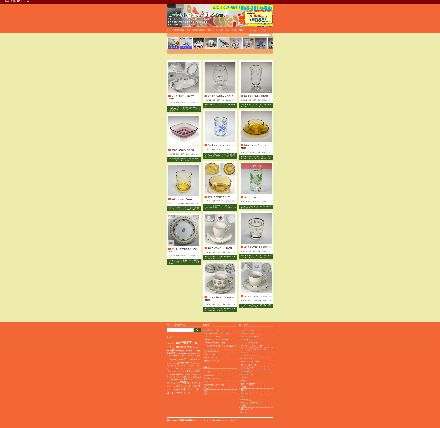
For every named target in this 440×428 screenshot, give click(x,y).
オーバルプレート (177, 359)
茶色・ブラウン (192, 383)
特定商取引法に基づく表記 (214, 385)
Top (6, 1)
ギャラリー (208, 372)
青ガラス (177, 389)
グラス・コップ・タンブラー (221, 104)
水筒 (242, 387)
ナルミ (171, 371)
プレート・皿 (180, 107)
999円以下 (263, 156)
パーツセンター (252, 30)
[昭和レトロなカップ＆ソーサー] (211, 49)
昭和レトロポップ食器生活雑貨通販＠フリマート (184, 420)
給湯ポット (245, 400)
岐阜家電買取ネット (211, 357)
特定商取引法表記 (198, 30)
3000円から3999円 (183, 350)
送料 (227, 30)
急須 (242, 381)
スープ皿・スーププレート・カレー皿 (185, 262)
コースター (245, 352)
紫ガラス (183, 160)
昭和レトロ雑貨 (246, 384)
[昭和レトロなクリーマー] (248, 49)
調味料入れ (245, 409)
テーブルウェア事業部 (212, 336)
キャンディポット (247, 343)
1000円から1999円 (191, 260)
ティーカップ (256, 158)
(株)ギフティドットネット (213, 330)
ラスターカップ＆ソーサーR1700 (258, 296)
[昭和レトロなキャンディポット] (236, 49)
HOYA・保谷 (192, 353)
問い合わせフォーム (211, 378)
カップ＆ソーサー (254, 156)
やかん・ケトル (246, 330)
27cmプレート (171, 343)
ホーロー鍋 (245, 368)
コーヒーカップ (212, 258)
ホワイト (220, 258)
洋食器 (13, 1)
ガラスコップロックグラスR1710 (258, 247)
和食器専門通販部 (210, 354)
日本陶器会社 (172, 379)
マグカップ (245, 374)
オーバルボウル (181, 109)
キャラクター (172, 363)
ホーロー (198, 375)
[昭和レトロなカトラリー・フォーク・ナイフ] (223, 49)
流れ (188, 30)
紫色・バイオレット (193, 160)
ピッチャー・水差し (248, 362)
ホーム (169, 30)
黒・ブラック (185, 393)
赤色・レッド (184, 386)
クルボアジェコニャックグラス (221, 96)
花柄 (170, 111)
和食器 (19, 1)
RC (175, 109)
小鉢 (177, 158)
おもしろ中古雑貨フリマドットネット (218, 333)
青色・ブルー (188, 389)
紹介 (221, 30)
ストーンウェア (186, 366)
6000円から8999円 (181, 353)
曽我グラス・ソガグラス (220, 207)
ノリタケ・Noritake (193, 109)
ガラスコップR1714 (252, 197)
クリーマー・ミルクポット (250, 346)
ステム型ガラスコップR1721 (256, 96)
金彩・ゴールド (263, 257)
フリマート (208, 420)
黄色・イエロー (266, 158)
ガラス (246, 106)
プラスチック (190, 375)
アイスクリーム (246, 333)
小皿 (193, 158)
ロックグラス (253, 257)
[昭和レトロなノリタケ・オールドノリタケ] (173, 49)
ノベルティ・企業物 (183, 371)
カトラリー (245, 340)
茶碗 (242, 406)
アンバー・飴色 (177, 209)
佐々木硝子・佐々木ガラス (221, 156)
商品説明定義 (179, 30)
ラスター (256, 307)
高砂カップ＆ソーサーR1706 (220, 248)
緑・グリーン (253, 208)
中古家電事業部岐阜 (211, 351)
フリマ (262, 30)
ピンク (183, 375)
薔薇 (173, 111)
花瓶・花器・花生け (248, 403)
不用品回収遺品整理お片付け (214, 343)
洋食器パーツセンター (212, 361)
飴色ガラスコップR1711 (182, 199)
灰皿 (242, 393)
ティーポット (245, 358)
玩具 (242, 396)
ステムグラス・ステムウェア (258, 106)
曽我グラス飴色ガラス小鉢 (219, 197)
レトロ (26, 1)
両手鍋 (176, 377)
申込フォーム (212, 30)
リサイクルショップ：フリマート (216, 340)
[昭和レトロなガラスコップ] (261, 49)
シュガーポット (246, 355)
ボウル (187, 107)
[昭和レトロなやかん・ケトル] (198, 49)
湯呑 (242, 390)
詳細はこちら (195, 102)
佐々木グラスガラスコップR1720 (221, 145)
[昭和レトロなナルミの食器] (186, 49)
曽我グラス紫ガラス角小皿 (183, 150)
